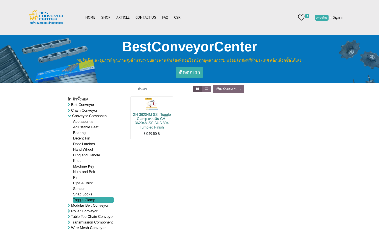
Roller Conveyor (84, 211)
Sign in (338, 17)
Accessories (83, 122)
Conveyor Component (90, 116)
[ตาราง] (197, 89)
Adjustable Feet (85, 127)
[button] (228, 89)
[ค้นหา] (187, 89)
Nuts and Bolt (84, 172)
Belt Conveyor (82, 105)
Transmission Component (92, 222)
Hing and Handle (86, 155)
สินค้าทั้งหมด (78, 99)
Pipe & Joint (83, 183)
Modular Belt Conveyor (90, 205)
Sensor (79, 189)
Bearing (79, 133)
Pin (75, 177)
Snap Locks (82, 194)
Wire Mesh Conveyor (88, 228)
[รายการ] (206, 89)
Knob (77, 161)
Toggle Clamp (84, 200)
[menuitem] (90, 17)
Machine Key (83, 166)
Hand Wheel (83, 149)
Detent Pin (81, 138)
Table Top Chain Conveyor (92, 217)
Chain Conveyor (84, 110)
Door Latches (84, 144)
